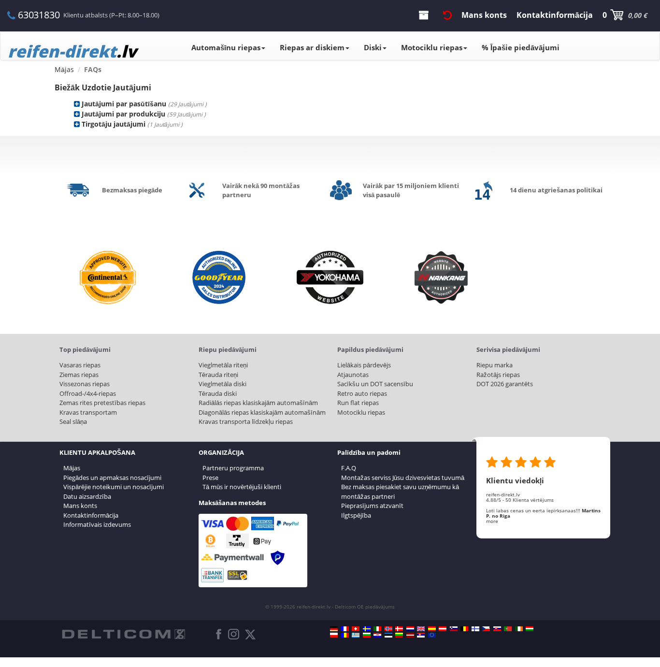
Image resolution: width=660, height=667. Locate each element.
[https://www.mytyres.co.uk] (421, 628)
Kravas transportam (88, 412)
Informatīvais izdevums (97, 524)
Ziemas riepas (79, 374)
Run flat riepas (358, 402)
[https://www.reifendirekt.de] (334, 628)
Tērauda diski (218, 393)
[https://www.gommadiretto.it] (377, 628)
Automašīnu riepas (225, 47)
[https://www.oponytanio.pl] (334, 635)
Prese (210, 477)
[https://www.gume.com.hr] (377, 635)
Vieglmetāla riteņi (223, 365)
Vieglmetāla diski (222, 383)
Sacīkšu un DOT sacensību (375, 383)
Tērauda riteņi (218, 374)
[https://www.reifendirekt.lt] (399, 635)
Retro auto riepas (362, 393)
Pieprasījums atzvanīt (372, 505)
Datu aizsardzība (87, 496)
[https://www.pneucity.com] (508, 628)
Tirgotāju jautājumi (113, 124)
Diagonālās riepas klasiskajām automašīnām (262, 412)
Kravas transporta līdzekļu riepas (246, 421)
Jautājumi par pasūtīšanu (124, 103)
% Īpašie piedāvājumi (521, 47)
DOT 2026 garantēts (504, 383)
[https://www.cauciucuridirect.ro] (345, 635)
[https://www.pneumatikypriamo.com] (497, 628)
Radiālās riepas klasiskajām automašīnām (258, 402)
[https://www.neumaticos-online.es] (432, 628)
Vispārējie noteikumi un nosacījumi (113, 486)
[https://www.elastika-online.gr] (355, 635)
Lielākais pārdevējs (364, 365)
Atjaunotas (353, 374)
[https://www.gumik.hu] (529, 628)
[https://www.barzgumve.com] (367, 635)
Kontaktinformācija (90, 515)
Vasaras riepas (79, 365)
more (492, 521)
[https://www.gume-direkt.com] (454, 628)
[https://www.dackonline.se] (367, 628)
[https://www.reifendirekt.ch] (355, 628)
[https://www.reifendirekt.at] (442, 628)
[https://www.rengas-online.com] (475, 628)
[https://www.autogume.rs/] (421, 635)
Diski (373, 47)
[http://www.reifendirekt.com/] (432, 635)
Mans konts (80, 505)
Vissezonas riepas (84, 383)
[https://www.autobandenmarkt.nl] (410, 628)
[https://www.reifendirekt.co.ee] (388, 635)
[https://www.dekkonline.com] (388, 628)
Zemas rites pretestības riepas (102, 402)
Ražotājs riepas (498, 374)
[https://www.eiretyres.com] (519, 628)
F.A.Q (348, 468)
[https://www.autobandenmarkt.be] (464, 628)
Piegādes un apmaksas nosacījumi (112, 477)
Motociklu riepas (431, 47)
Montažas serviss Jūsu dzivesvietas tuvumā (402, 477)
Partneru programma (233, 468)
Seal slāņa (73, 421)
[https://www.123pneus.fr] (345, 628)
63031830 (38, 14)
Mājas (71, 468)
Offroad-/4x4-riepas (87, 393)
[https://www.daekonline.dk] (399, 628)
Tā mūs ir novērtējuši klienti (241, 486)
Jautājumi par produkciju (123, 113)
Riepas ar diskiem (312, 47)
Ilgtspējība (356, 515)
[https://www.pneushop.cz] (486, 628)
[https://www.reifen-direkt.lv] (410, 635)
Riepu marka (494, 365)
